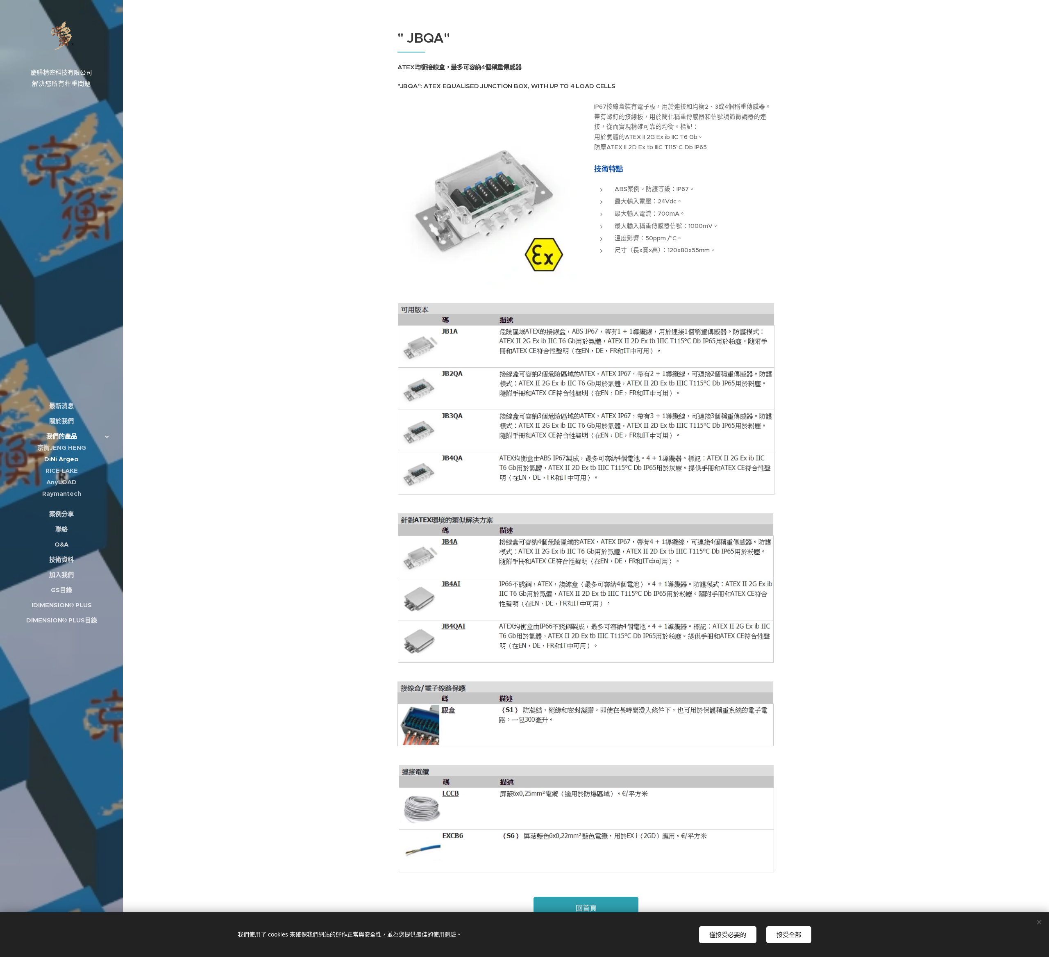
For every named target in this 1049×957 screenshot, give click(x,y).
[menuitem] (61, 405)
